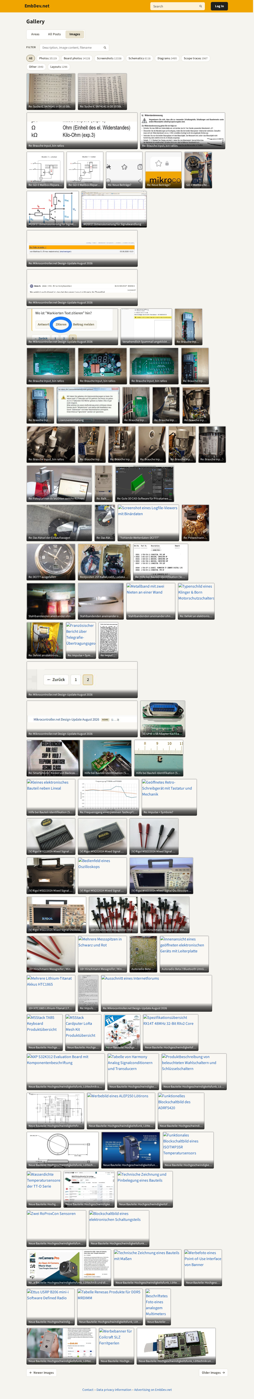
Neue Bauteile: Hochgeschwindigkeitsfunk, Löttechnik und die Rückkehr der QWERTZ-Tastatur (45, 1048)
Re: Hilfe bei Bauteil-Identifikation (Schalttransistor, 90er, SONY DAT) (160, 577)
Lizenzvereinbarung (71, 420)
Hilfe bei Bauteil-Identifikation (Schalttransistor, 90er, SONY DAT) (107, 773)
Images (74, 34)
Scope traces (196, 58)
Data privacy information (113, 1389)
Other (36, 67)
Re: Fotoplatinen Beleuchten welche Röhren (56, 499)
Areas (35, 34)
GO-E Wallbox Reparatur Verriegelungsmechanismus (198, 185)
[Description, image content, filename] (105, 47)
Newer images (41, 1372)
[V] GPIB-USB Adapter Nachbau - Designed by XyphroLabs (163, 734)
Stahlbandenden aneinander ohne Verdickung (51, 616)
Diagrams (167, 58)
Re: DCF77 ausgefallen (42, 577)
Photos (48, 58)
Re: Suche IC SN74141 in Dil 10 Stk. (49, 107)
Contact (88, 1389)
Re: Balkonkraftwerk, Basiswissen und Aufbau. (103, 499)
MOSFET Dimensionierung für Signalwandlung (53, 224)
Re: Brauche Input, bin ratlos (46, 146)
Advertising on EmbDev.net (153, 1389)
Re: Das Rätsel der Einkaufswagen (49, 538)
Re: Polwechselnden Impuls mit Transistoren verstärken (195, 538)
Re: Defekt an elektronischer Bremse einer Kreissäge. (196, 616)
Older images (213, 1372)
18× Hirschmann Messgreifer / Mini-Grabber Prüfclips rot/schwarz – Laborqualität (113, 930)
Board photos (77, 58)
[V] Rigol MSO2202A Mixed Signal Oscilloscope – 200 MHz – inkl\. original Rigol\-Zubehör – (51, 852)
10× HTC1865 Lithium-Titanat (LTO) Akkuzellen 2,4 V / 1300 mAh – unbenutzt (51, 1008)
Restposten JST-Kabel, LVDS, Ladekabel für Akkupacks (104, 577)
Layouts (58, 67)
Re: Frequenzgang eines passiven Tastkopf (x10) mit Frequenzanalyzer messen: (108, 812)
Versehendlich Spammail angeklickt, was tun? (146, 342)
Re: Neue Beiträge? (119, 185)
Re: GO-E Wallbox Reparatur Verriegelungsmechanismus (45, 185)
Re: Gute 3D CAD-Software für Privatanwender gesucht (144, 499)
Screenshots (109, 58)
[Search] (200, 6)
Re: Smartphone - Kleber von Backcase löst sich (53, 773)
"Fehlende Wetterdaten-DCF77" (139, 538)
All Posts (54, 34)
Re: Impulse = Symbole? (81, 656)
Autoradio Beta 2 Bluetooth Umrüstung (143, 969)
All (30, 58)
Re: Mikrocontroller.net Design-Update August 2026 (61, 264)
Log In (219, 6)
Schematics (139, 58)
